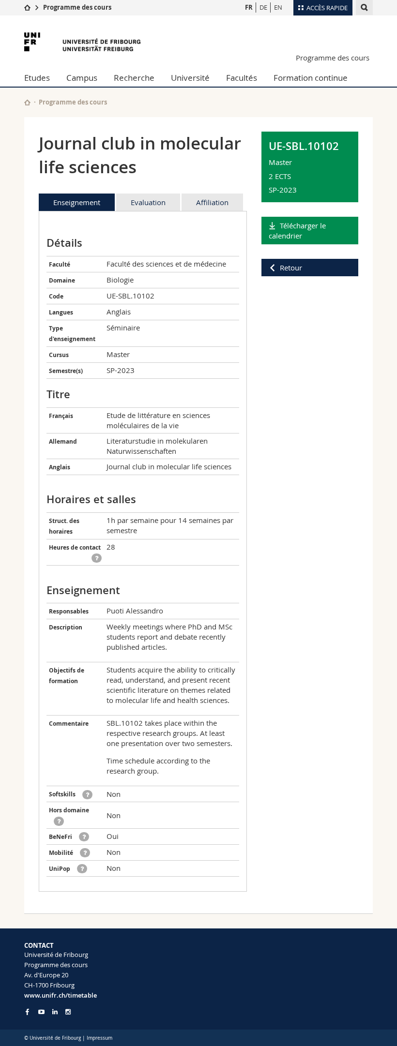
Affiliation (212, 202)
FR (249, 7)
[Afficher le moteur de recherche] (364, 7)
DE (263, 7)
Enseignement (76, 202)
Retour (291, 267)
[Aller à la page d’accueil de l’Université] (82, 41)
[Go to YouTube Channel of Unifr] (41, 1012)
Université (190, 77)
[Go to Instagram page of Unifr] (68, 1012)
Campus (81, 77)
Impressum (99, 1038)
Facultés (241, 77)
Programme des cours (77, 7)
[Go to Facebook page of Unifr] (27, 1011)
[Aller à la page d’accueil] (27, 7)
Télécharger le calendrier (297, 230)
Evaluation (148, 202)
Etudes (37, 77)
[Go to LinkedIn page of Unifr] (55, 1012)
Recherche (134, 77)
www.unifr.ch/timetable (60, 995)
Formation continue (311, 77)
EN (278, 7)
